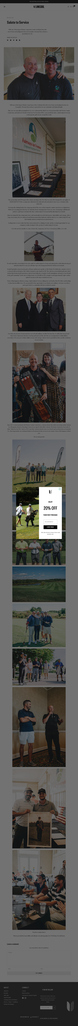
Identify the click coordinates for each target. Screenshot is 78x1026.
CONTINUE (50, 527)
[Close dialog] (60, 489)
